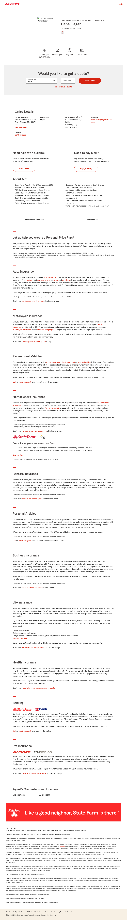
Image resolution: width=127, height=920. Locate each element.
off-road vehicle (84, 362)
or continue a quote (63, 87)
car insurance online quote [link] (33, 301)
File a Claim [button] (24, 169)
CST (79, 117)
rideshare (66, 280)
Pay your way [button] (86, 169)
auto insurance (49, 277)
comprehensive (43, 280)
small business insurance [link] (32, 588)
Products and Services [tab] (34, 220)
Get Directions (21, 127)
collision (30, 280)
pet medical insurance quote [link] (34, 773)
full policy (62, 846)
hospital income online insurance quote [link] (38, 688)
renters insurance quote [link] (32, 499)
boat (73, 362)
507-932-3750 (20, 135)
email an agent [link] (25, 382)
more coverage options (46, 330)
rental (55, 280)
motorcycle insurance (22, 330)
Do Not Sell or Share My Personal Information (59, 912)
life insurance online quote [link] (33, 648)
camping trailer (63, 362)
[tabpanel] (63, 123)
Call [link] (14, 382)
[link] (57, 53)
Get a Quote (90, 81)
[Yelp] (62, 32)
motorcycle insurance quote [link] (34, 341)
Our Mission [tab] (92, 220)
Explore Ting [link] (18, 455)
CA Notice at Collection (34, 912)
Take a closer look (20, 638)
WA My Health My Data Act (14, 912)
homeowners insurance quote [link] (34, 431)
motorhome (51, 362)
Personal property (52, 408)
